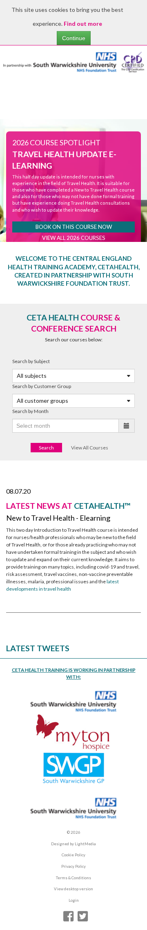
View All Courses (89, 448)
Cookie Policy (73, 855)
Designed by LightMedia (73, 844)
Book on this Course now (74, 226)
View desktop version (73, 889)
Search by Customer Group (41, 386)
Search (46, 448)
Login (74, 900)
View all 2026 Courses (73, 238)
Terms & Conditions (73, 878)
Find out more (83, 23)
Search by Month (30, 411)
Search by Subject (31, 361)
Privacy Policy (73, 866)
